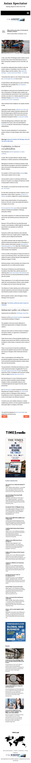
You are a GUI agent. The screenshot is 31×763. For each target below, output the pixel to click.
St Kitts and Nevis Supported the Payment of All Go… (15, 553)
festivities (4, 124)
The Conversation (20, 412)
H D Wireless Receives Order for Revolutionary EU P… (13, 575)
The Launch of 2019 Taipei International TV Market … (15, 485)
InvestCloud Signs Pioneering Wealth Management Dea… (14, 495)
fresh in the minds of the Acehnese (18, 272)
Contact (15, 750)
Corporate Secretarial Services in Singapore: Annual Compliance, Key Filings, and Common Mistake (13, 711)
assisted (22, 173)
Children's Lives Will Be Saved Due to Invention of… (14, 541)
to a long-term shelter (22, 116)
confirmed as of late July (22, 109)
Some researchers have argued (9, 208)
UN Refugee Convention (22, 313)
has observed (22, 391)
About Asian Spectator (8, 750)
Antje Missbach (7, 389)
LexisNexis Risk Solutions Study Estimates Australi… (15, 529)
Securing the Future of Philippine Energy (15, 507)
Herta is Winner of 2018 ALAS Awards (14, 586)
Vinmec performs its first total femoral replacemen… (14, 598)
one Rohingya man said (9, 78)
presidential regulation (17, 317)
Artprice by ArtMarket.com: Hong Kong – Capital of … (15, 563)
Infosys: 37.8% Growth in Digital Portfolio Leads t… (15, 610)
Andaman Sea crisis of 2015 (17, 374)
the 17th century (5, 188)
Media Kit (16, 752)
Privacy (26, 750)
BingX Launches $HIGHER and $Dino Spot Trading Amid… (15, 518)
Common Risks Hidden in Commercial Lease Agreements (13, 686)
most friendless (22, 84)
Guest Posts (21, 750)
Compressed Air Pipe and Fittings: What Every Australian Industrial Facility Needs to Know (14, 661)
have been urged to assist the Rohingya (11, 370)
